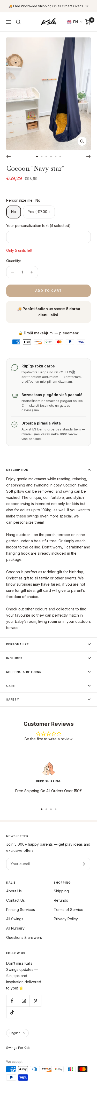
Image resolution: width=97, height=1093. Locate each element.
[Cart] (88, 22)
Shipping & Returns (23, 672)
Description (17, 469)
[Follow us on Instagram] (23, 1000)
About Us (14, 891)
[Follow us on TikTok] (12, 1012)
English (15, 1033)
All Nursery (15, 928)
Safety (12, 699)
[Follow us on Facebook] (12, 1000)
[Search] (18, 22)
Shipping (61, 891)
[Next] (88, 156)
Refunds (61, 900)
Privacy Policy (66, 919)
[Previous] (8, 156)
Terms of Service (68, 909)
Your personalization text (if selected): (38, 225)
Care (10, 686)
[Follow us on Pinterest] (35, 1000)
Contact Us (15, 900)
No (13, 211)
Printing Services (20, 909)
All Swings (14, 919)
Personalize (17, 644)
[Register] (83, 864)
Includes (14, 658)
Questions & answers (24, 937)
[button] (74, 22)
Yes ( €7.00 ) (39, 211)
